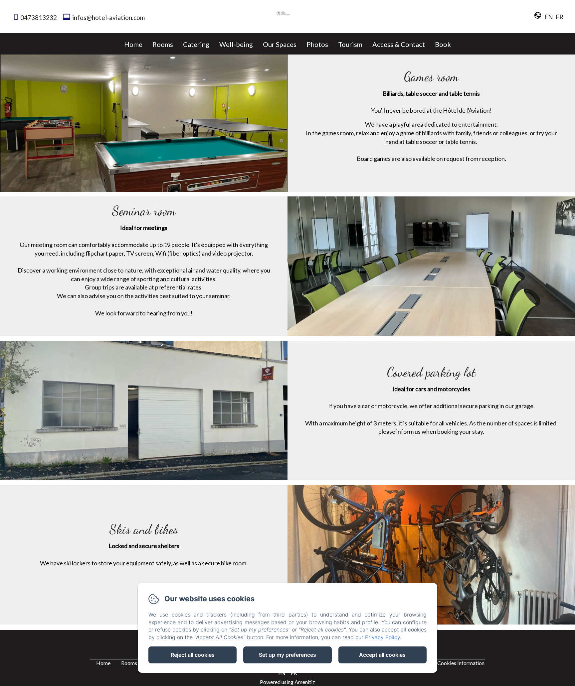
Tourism (350, 44)
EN (282, 673)
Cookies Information (460, 663)
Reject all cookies (193, 654)
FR (294, 673)
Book (443, 44)
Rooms (162, 44)
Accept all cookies (382, 654)
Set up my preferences (287, 654)
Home (133, 44)
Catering (196, 44)
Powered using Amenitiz (287, 682)
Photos (317, 44)
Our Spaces (279, 44)
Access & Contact (398, 44)
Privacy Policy (382, 637)
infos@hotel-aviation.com (108, 17)
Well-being (236, 44)
